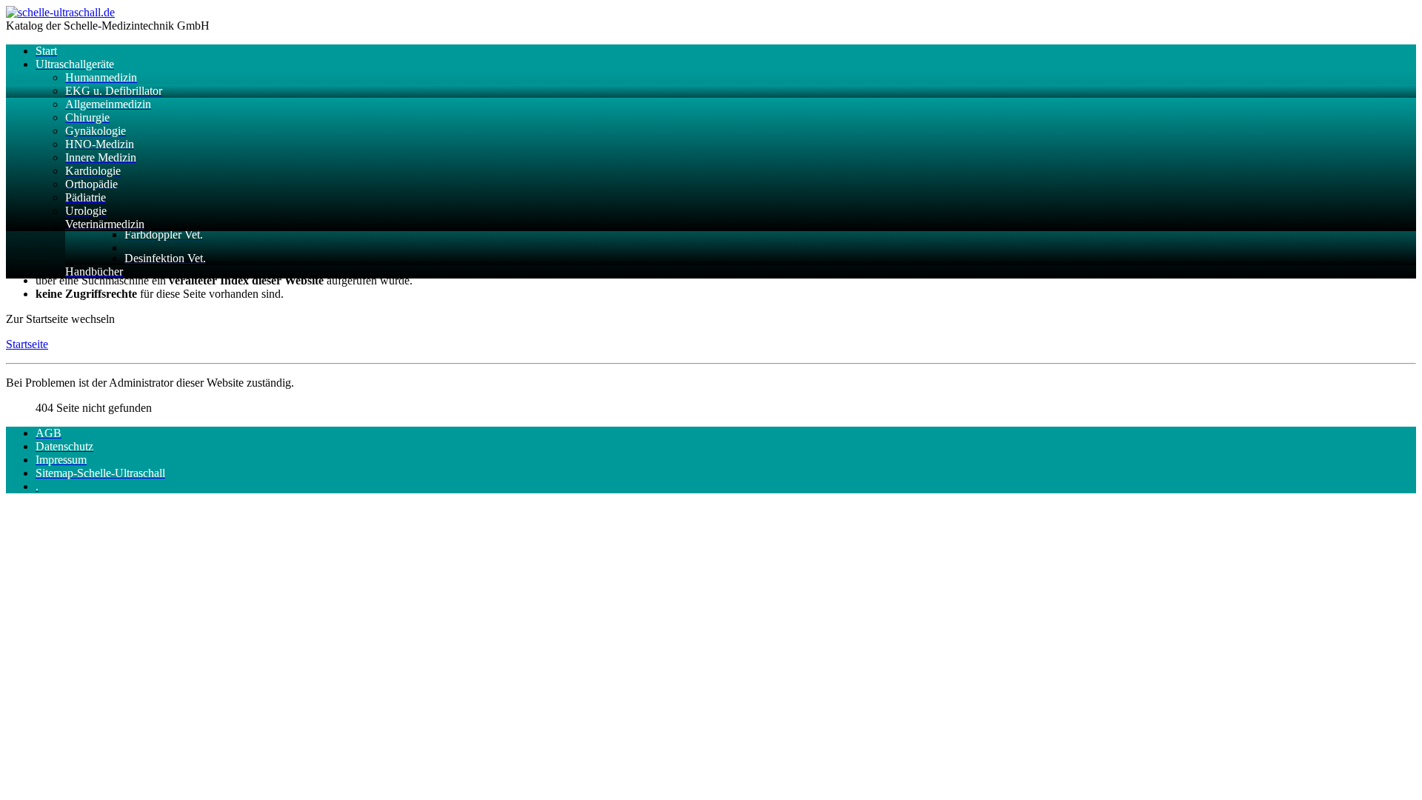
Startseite (27, 344)
